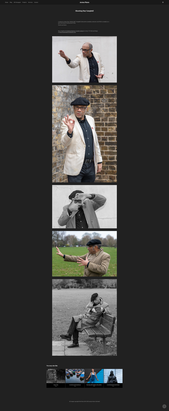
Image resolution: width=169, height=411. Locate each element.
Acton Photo (84, 2)
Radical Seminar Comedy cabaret (75, 31)
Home (6, 2)
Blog (11, 2)
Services (30, 2)
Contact (36, 2)
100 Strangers (17, 2)
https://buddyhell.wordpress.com (67, 32)
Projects (24, 2)
